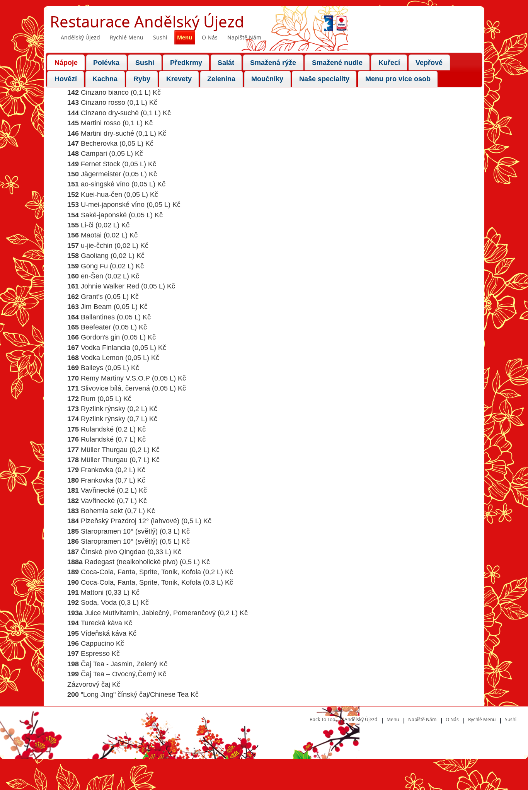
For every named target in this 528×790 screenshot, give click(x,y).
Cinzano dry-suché (110, 113)
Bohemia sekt (102, 511)
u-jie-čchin (96, 245)
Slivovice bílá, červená (115, 388)
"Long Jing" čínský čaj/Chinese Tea (135, 694)
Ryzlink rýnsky (103, 409)
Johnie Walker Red (110, 286)
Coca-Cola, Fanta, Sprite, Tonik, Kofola (141, 572)
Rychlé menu (126, 37)
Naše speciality (324, 79)
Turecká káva (101, 623)
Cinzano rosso (103, 102)
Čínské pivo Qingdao (113, 552)
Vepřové (429, 63)
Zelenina (221, 79)
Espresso (95, 653)
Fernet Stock (100, 164)
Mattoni (92, 592)
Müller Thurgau (104, 450)
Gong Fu (94, 266)
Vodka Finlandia (105, 347)
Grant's (92, 296)
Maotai (91, 235)
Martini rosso (101, 123)
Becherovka (99, 143)
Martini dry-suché (107, 133)
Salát (226, 63)
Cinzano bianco (105, 92)
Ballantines (98, 317)
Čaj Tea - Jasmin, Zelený (119, 664)
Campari (94, 153)
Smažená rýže (273, 63)
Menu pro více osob (398, 79)
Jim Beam (96, 307)
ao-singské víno (105, 184)
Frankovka (97, 470)
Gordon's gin (100, 337)
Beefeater (96, 327)
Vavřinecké (98, 490)
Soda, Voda (99, 602)
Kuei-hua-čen (101, 194)
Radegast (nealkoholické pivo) (131, 562)
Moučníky (267, 79)
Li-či (87, 225)
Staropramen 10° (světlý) (119, 531)
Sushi (160, 37)
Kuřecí (389, 63)
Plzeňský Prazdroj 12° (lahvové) (130, 521)
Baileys (92, 368)
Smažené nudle (337, 63)
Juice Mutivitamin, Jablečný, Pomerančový (150, 613)
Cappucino (97, 643)
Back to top (322, 719)
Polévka (106, 63)
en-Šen (92, 276)
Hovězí (66, 79)
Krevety (179, 79)
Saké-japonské (104, 215)
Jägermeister (101, 174)
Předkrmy (186, 63)
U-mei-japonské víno (113, 204)
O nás (210, 37)
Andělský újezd (80, 37)
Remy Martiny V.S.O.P (115, 378)
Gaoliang (95, 255)
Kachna (105, 79)
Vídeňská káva (103, 633)
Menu (184, 37)
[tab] (66, 62)
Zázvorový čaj (88, 684)
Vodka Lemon (102, 358)
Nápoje (66, 63)
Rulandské (97, 429)
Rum (88, 399)
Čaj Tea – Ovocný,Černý (118, 674)
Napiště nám (244, 37)
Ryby (141, 79)
